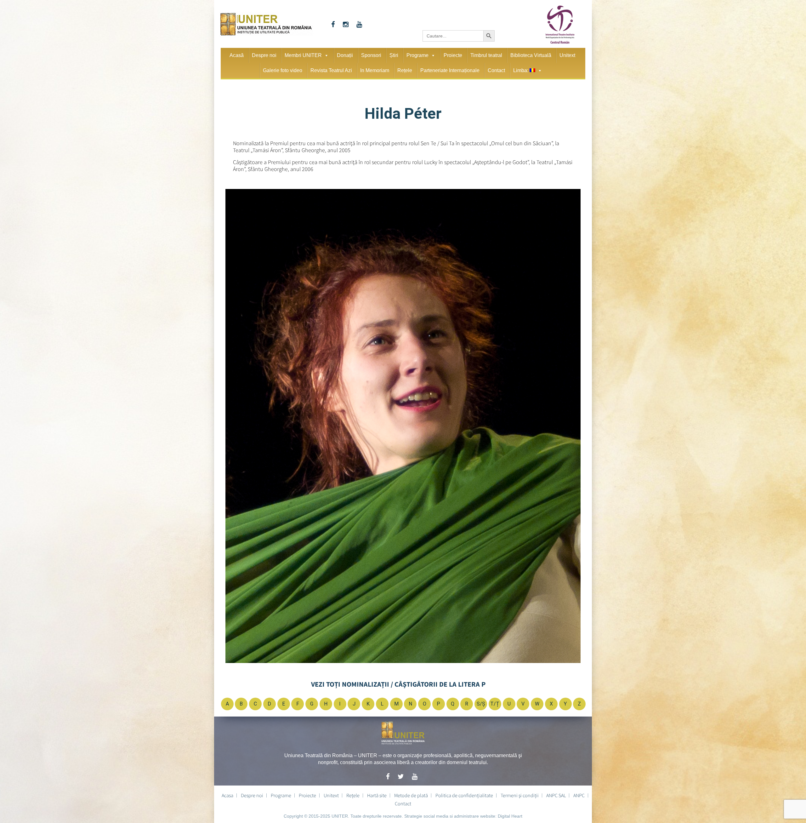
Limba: (521, 70)
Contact (496, 70)
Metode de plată (411, 795)
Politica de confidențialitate (464, 795)
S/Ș (481, 704)
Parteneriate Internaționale (450, 70)
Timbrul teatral (486, 55)
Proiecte (453, 55)
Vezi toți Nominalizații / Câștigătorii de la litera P (398, 684)
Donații (345, 55)
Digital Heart (510, 816)
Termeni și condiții (520, 795)
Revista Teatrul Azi (331, 70)
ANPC (579, 795)
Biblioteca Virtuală (530, 55)
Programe (417, 55)
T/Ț (494, 704)
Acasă (237, 55)
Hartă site (377, 795)
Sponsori (371, 55)
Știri (393, 55)
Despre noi (264, 55)
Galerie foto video (282, 70)
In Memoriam (374, 70)
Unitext (567, 55)
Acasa (227, 795)
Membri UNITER (303, 55)
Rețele (404, 70)
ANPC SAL (556, 795)
